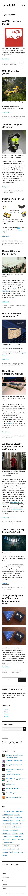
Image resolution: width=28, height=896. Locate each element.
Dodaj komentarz (13, 64)
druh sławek (18, 817)
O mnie (4, 873)
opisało (10, 423)
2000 (17, 436)
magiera (7, 364)
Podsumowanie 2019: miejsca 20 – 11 (13, 200)
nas (20, 836)
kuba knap (16, 241)
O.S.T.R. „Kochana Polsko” (11, 22)
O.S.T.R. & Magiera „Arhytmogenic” (11, 315)
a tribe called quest (8, 814)
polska (7, 64)
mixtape (16, 836)
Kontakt (4, 888)
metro (10, 836)
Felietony (11, 240)
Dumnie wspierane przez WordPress (17, 893)
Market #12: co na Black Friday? (11, 252)
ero (9, 241)
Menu (23, 5)
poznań (7, 523)
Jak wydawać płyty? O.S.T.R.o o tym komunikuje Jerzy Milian (12, 599)
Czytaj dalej (5, 59)
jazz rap (9, 827)
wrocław (15, 364)
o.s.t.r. (3, 64)
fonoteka (18, 820)
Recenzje (13, 116)
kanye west (6, 830)
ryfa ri (18, 243)
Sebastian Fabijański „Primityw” (12, 125)
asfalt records (21, 63)
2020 (17, 116)
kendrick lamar (7, 833)
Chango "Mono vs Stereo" (14, 765)
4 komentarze (8, 437)
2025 (21, 811)
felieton (12, 820)
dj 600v (12, 817)
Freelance (4, 881)
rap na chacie (6, 849)
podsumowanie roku (6, 243)
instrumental (15, 824)
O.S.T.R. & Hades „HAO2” (10, 72)
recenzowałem (16, 509)
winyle (22, 852)
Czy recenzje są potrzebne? (14, 797)
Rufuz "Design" (11, 793)
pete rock (20, 839)
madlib (21, 833)
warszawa (11, 118)
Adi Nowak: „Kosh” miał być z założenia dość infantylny (12, 446)
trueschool (5, 852)
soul (13, 849)
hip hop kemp (6, 824)
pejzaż (20, 241)
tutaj (18, 227)
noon (3, 437)
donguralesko (5, 241)
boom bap (17, 814)
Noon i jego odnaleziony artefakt (12, 372)
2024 (17, 811)
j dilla (14, 827)
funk (23, 820)
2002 (17, 63)
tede (17, 849)
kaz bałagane (14, 830)
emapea (23, 305)
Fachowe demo (10, 784)
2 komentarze (21, 364)
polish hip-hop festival (8, 846)
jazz (6, 672)
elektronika (6, 820)
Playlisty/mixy (5, 877)
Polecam (4, 884)
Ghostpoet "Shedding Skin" (14, 760)
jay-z (21, 824)
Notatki (12, 63)
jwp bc (11, 241)
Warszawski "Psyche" (12, 788)
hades (3, 118)
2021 (13, 811)
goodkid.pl (4, 893)
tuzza (21, 243)
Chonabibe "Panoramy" (13, 774)
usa (11, 852)
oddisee (14, 839)
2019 (19, 363)
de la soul (5, 817)
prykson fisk (14, 243)
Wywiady (13, 521)
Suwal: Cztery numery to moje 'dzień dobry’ (13, 530)
